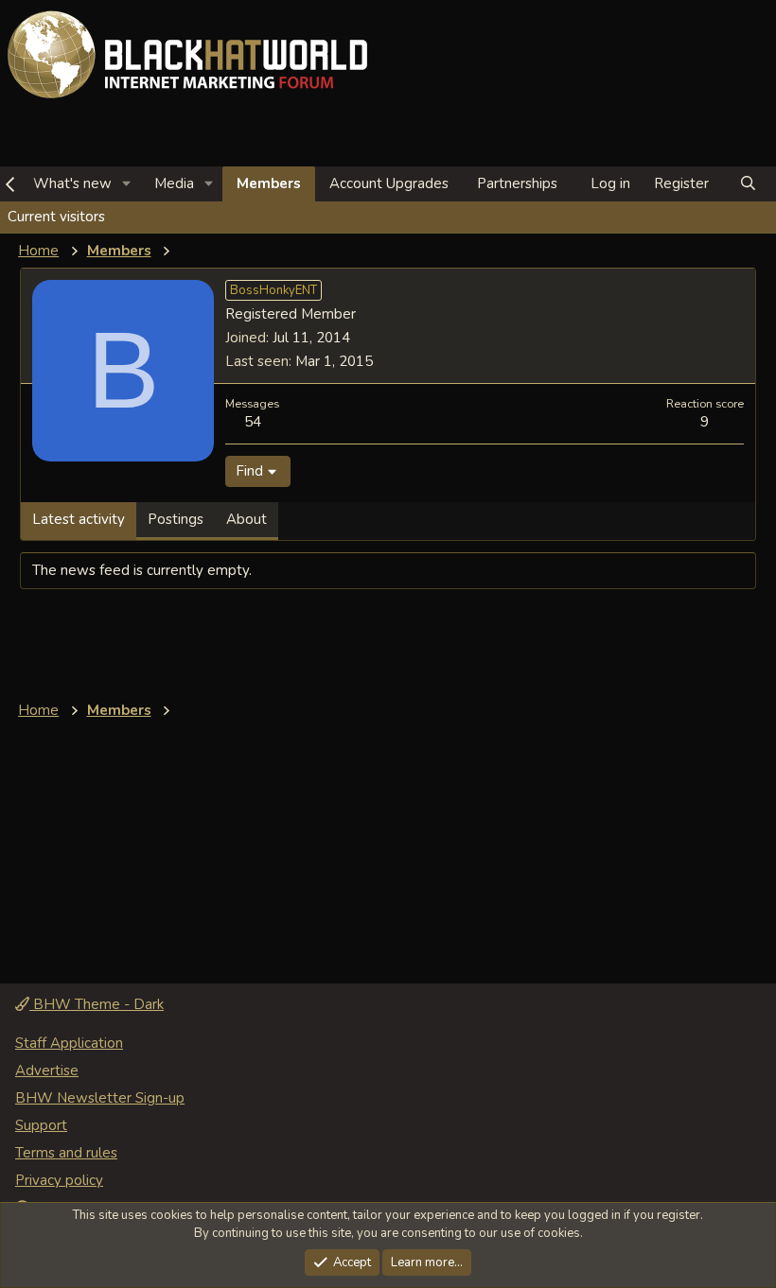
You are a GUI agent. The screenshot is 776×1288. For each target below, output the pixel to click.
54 (252, 421)
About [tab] (246, 519)
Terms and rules (66, 1152)
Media (174, 183)
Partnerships (517, 183)
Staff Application (69, 1043)
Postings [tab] (175, 519)
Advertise (47, 1070)
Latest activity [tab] (78, 519)
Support (41, 1125)
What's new (72, 183)
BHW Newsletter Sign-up (100, 1097)
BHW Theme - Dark (96, 1004)
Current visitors (56, 216)
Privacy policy (59, 1180)
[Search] (748, 183)
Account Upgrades (389, 183)
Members (269, 183)
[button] (127, 183)
